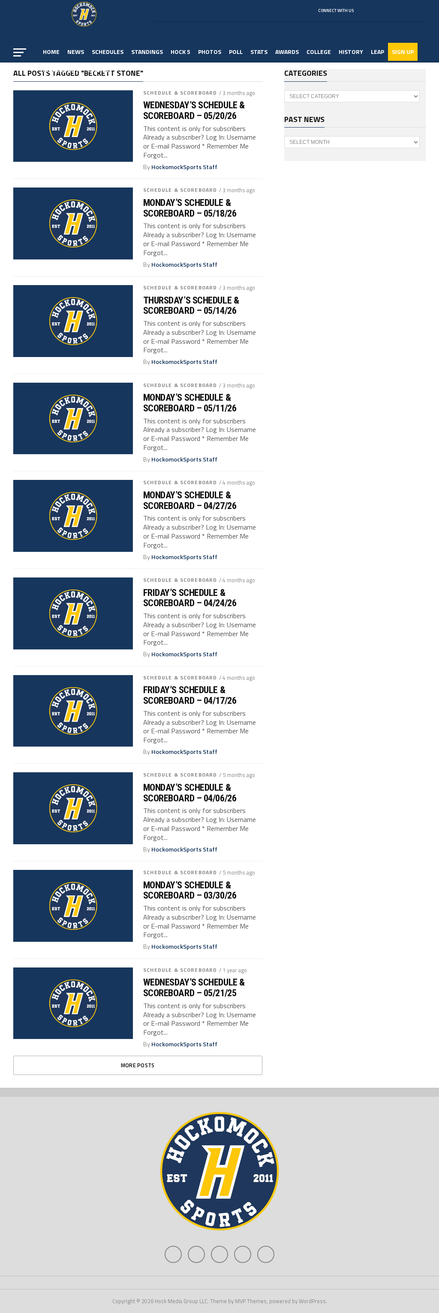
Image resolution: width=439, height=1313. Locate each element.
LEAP (377, 51)
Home (51, 51)
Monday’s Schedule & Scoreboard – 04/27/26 (190, 500)
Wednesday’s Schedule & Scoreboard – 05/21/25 (194, 987)
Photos (209, 51)
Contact (100, 69)
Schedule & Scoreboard (180, 93)
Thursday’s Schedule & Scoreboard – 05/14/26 (191, 305)
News (75, 51)
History (351, 51)
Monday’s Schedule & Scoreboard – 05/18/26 (190, 207)
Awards (287, 51)
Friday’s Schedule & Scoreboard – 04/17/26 (190, 695)
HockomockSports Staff (184, 167)
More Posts (138, 1065)
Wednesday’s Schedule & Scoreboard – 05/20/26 (194, 110)
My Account (61, 69)
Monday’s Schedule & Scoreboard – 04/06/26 (190, 792)
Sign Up (403, 51)
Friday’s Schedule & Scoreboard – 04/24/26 (190, 597)
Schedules (107, 51)
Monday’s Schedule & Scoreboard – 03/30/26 (190, 890)
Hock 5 (180, 51)
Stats (259, 51)
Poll (236, 51)
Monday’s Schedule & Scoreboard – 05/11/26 (190, 402)
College (319, 51)
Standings (147, 51)
